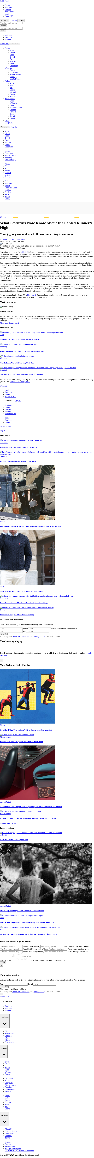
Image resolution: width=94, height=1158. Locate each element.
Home (12, 105)
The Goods (9, 12)
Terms (7, 1138)
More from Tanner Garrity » (11, 323)
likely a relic (32, 295)
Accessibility (10, 1146)
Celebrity (3, 835)
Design (12, 94)
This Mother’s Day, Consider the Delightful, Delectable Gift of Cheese (28, 934)
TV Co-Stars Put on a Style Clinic (14, 840)
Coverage (8, 1036)
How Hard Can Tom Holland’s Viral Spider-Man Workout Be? (26, 730)
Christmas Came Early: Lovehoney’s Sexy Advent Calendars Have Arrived (31, 807)
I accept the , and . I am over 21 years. (31, 636)
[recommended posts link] (27, 723)
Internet (13, 92)
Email (25, 629)
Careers (8, 1144)
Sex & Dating (15, 79)
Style (12, 50)
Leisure (8, 5)
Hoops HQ (9, 16)
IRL (6, 1038)
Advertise (8, 1136)
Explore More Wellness (9, 823)
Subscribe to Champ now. (20, 382)
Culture (8, 10)
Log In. (18, 401)
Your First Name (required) (33, 949)
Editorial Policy (11, 1131)
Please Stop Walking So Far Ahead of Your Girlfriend (22, 911)
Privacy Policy (39, 636)
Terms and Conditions (20, 636)
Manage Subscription (13, 1149)
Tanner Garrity (8, 239)
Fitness (12, 70)
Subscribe (13, 20)
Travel (12, 57)
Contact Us (9, 1133)
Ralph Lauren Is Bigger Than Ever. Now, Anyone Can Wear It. (21, 591)
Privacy (8, 1142)
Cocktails (3, 456)
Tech (12, 114)
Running (13, 77)
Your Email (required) (31, 946)
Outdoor (13, 110)
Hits (6, 1031)
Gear (12, 59)
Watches (13, 61)
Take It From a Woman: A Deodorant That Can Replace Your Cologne (24, 603)
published (24, 252)
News (2, 610)
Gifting (12, 118)
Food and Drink (16, 107)
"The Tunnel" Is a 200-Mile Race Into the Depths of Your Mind (21, 375)
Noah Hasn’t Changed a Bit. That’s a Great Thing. (17, 615)
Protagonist (9, 1042)
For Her (13, 112)
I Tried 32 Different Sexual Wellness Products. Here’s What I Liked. (28, 818)
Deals (7, 14)
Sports (12, 96)
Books (12, 90)
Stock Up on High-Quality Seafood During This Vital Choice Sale (27, 922)
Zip (24, 631)
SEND (3, 963)
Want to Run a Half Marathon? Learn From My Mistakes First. (22, 351)
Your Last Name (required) (33, 952)
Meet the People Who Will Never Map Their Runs (17, 363)
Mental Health (15, 74)
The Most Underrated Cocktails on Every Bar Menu (18, 461)
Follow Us (4, 20)
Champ (8, 1040)
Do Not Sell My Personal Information (19, 1151)
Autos (12, 63)
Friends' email (5, 960)
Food (12, 55)
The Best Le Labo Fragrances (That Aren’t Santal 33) (18, 447)
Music (12, 83)
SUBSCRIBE (10, 397)
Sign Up (4, 634)
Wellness (8, 7)
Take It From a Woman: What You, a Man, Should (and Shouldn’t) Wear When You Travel (31, 526)
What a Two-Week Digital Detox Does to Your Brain (21, 742)
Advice (8, 1091)
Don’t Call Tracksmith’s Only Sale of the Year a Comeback (20, 339)
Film (11, 85)
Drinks (12, 52)
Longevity (14, 72)
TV (11, 88)
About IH (8, 1129)
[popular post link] (21, 440)
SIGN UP (4, 987)
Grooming (14, 66)
